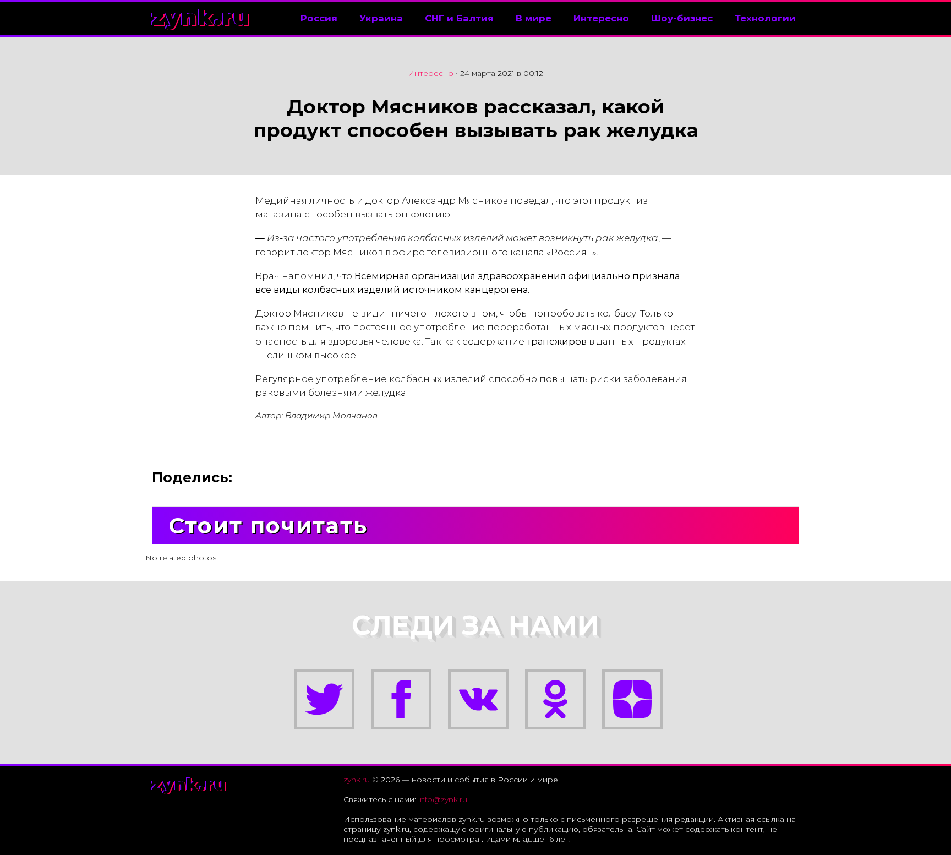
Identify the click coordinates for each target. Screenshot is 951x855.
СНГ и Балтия (459, 18)
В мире (533, 18)
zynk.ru (201, 17)
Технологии (765, 18)
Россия (318, 18)
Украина (381, 18)
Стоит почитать (268, 525)
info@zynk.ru (442, 799)
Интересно (601, 18)
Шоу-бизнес (682, 18)
